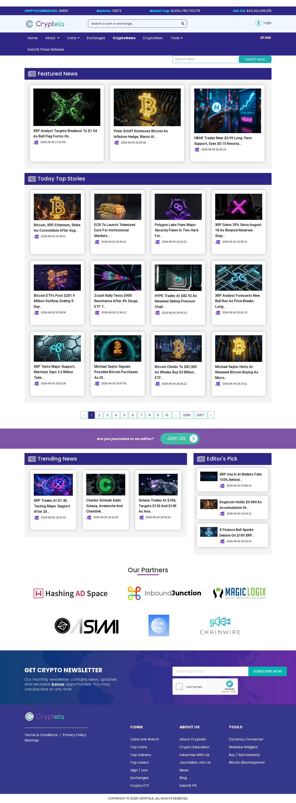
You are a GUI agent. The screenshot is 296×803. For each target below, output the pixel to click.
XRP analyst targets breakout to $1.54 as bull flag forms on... (65, 134)
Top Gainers (140, 754)
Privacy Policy (74, 734)
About (50, 37)
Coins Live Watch (144, 739)
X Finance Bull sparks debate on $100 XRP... (237, 532)
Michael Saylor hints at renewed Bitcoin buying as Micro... (236, 372)
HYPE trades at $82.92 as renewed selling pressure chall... (176, 301)
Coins (71, 37)
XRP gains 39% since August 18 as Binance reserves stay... (238, 230)
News (184, 770)
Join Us (177, 438)
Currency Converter (246, 739)
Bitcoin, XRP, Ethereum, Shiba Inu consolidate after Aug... (57, 228)
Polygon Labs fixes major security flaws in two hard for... (176, 230)
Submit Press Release (46, 49)
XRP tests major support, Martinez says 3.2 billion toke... (54, 372)
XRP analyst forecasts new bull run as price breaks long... (237, 301)
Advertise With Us (194, 754)
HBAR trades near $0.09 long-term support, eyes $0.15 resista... (223, 141)
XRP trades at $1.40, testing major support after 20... (52, 506)
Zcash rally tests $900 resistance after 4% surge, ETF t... (116, 301)
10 (167, 415)
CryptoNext (153, 37)
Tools (174, 37)
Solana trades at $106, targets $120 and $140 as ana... (157, 505)
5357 (200, 415)
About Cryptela (192, 739)
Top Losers (139, 762)
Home (33, 37)
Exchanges (96, 37)
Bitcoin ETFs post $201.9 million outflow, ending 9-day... (54, 301)
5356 (186, 415)
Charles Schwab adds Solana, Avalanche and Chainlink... (104, 505)
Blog (183, 777)
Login (267, 23)
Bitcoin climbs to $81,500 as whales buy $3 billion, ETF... (176, 372)
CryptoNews (124, 37)
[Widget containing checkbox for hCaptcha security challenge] (205, 686)
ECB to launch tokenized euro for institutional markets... (114, 230)
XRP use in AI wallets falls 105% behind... (241, 477)
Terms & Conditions (41, 734)
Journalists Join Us (195, 762)
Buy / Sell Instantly (244, 754)
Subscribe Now (268, 671)
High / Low (139, 770)
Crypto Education (194, 747)
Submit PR (188, 785)
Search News (255, 59)
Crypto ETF (139, 785)
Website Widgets (243, 747)
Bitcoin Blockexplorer (247, 762)
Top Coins (138, 747)
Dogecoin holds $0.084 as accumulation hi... (241, 505)
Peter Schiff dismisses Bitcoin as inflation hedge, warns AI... (141, 134)
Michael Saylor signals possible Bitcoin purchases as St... (116, 372)
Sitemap (31, 740)
